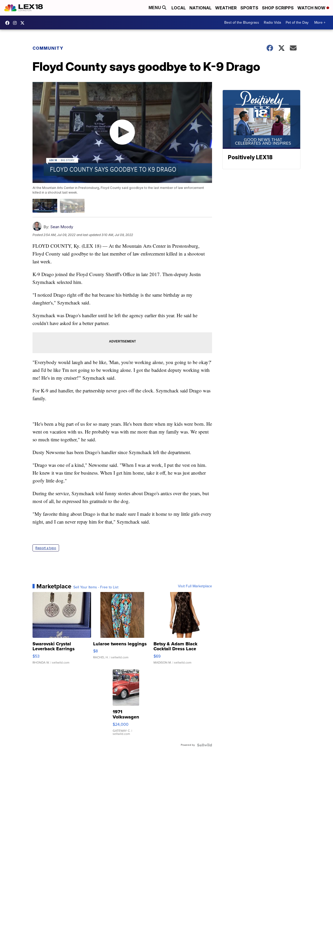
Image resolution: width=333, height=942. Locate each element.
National (200, 7)
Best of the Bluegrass (241, 22)
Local (178, 7)
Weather (226, 7)
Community (48, 48)
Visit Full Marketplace (195, 586)
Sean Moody (61, 226)
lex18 (8, 23)
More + (319, 22)
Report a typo (45, 548)
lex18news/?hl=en (16, 23)
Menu (155, 7)
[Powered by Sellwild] (204, 745)
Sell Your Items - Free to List (95, 587)
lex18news (23, 23)
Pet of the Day (297, 22)
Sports (249, 7)
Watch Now (311, 7)
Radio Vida (272, 22)
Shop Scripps (278, 7)
